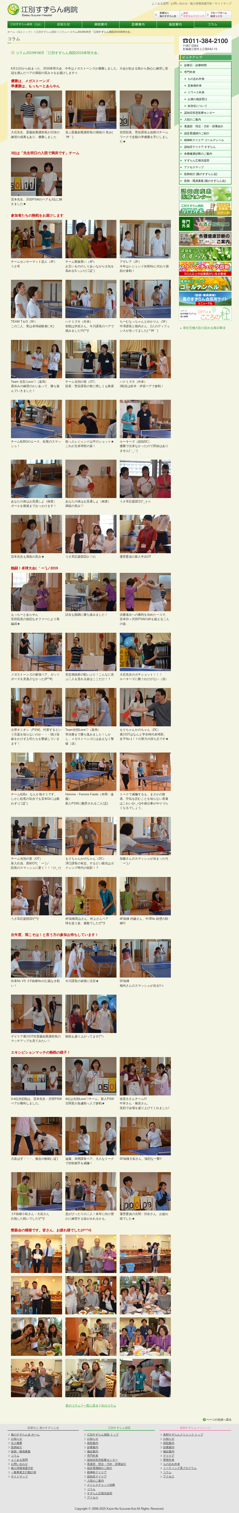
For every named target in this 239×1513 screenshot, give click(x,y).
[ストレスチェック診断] (205, 275)
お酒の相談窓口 (197, 99)
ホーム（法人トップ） (20, 31)
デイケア (168, 1455)
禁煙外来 (168, 1460)
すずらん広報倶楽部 (196, 160)
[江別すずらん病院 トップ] (42, 15)
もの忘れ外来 (196, 78)
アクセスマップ (194, 167)
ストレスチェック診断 (101, 1485)
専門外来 (189, 72)
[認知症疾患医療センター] (205, 200)
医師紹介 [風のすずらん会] (200, 174)
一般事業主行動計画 (23, 1472)
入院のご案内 (192, 119)
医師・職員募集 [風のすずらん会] (204, 180)
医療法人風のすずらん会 (167, 15)
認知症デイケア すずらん (200, 147)
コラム (213, 24)
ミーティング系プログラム (180, 1468)
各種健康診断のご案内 (198, 153)
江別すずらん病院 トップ (103, 1434)
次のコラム (108, 1405)
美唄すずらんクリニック (193, 15)
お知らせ (63, 24)
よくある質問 (160, 3)
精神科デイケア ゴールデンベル (204, 140)
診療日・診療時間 (195, 65)
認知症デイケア (97, 1476)
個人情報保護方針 (201, 3)
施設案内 (175, 24)
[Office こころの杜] (205, 320)
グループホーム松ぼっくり (219, 15)
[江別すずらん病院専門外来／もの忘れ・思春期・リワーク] (205, 215)
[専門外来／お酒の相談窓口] (205, 230)
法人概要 (16, 1443)
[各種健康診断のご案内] (205, 245)
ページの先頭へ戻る (219, 1419)
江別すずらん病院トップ (26, 24)
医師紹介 (16, 1447)
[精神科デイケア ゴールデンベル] (205, 290)
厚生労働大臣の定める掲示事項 (204, 328)
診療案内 (138, 24)
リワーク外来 (196, 92)
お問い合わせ (179, 3)
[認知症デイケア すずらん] (205, 260)
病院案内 (101, 24)
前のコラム (73, 1405)
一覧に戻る (90, 1405)
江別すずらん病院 (46, 31)
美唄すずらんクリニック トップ (183, 1434)
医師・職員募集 (21, 1451)
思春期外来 (195, 85)
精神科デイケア (97, 1472)
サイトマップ (223, 3)
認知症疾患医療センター (199, 112)
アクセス (92, 1497)
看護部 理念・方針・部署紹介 (203, 126)
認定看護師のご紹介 (196, 133)
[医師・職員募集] (205, 305)
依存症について (197, 106)
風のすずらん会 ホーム (25, 1434)
